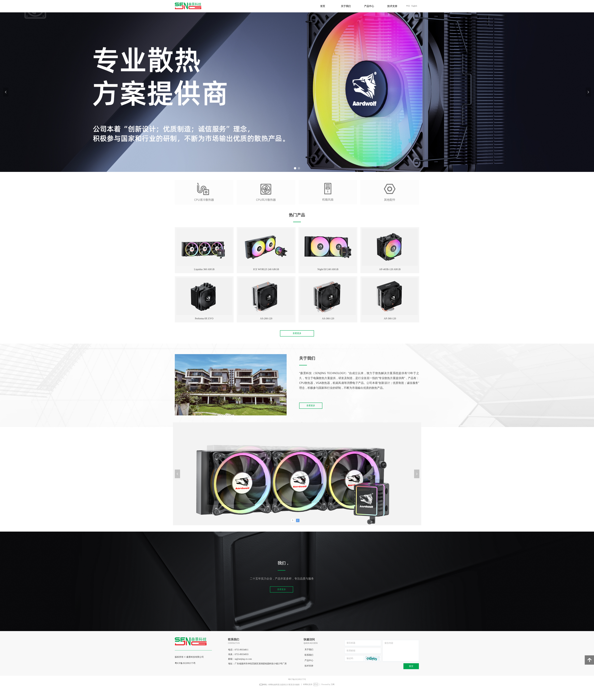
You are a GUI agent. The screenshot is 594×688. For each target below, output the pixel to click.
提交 (411, 666)
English (414, 6)
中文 (408, 6)
